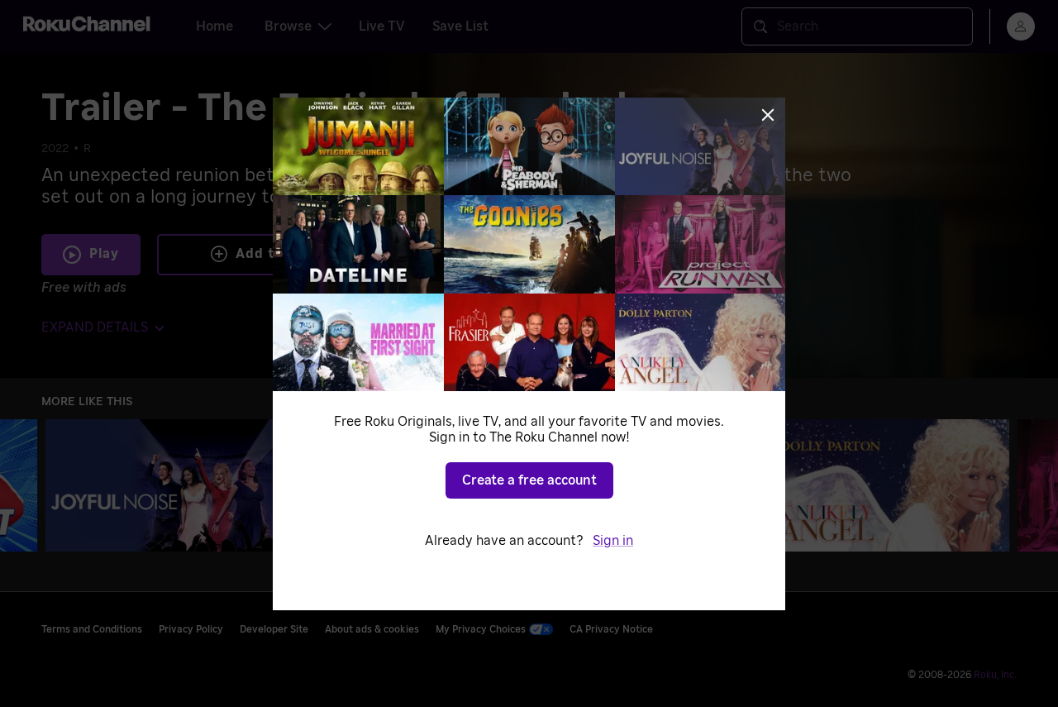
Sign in (613, 540)
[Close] (768, 115)
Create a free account (529, 480)
